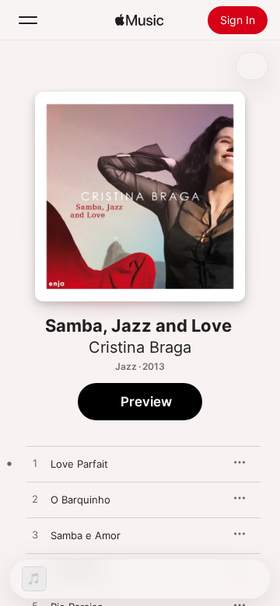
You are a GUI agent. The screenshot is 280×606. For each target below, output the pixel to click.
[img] (139, 20)
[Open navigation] (28, 20)
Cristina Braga (140, 347)
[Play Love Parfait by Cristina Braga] (35, 464)
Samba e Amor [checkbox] (86, 535)
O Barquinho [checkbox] (80, 499)
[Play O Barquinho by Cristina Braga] (35, 500)
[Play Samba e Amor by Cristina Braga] (35, 535)
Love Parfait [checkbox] (79, 464)
